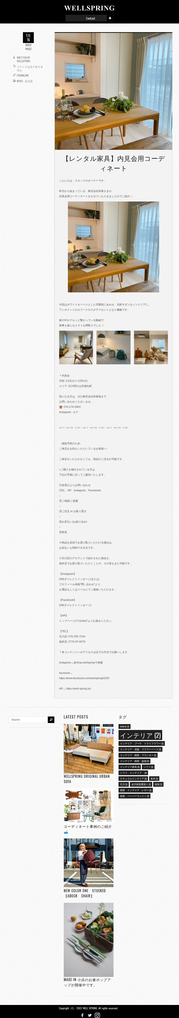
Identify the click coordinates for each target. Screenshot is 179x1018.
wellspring (23, 61)
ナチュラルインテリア (133, 778)
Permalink (23, 75)
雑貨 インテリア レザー (135, 790)
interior (124, 726)
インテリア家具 (129, 766)
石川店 (29, 81)
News (20, 81)
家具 (154, 778)
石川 (123, 784)
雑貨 (158, 784)
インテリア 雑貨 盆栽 (134, 761)
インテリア (140, 735)
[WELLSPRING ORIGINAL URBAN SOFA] (89, 749)
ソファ (148, 766)
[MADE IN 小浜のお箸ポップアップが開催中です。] (89, 939)
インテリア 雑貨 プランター (138, 755)
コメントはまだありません (30, 68)
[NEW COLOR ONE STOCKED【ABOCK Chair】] (89, 863)
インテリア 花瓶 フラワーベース (140, 749)
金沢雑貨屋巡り (141, 784)
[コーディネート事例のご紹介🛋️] (89, 806)
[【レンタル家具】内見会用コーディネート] (113, 91)
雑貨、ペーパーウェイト (134, 796)
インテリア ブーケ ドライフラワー (141, 743)
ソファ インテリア (133, 772)
